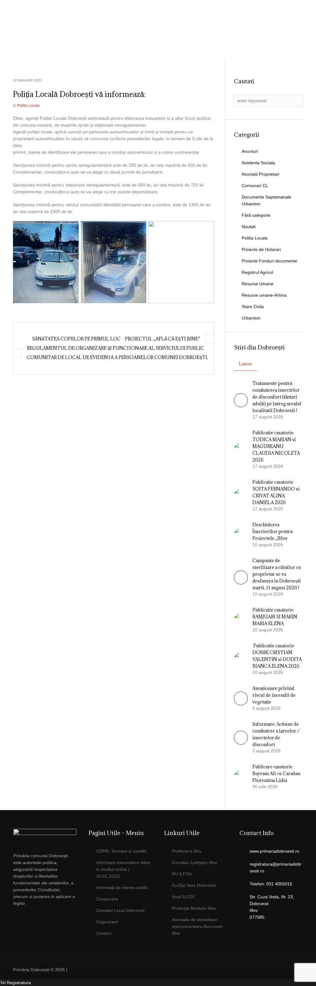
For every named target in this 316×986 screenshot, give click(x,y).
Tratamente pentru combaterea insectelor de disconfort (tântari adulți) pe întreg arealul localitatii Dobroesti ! (276, 396)
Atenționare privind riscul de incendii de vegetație (274, 695)
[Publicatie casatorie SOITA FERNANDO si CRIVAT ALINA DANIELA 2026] (241, 495)
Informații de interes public (122, 887)
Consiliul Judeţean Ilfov (194, 862)
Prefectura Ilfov (187, 851)
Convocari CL (255, 185)
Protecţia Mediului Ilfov (194, 908)
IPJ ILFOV (182, 873)
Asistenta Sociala (258, 162)
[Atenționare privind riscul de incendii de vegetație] (241, 703)
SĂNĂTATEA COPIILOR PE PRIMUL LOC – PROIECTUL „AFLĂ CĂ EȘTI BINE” (116, 339)
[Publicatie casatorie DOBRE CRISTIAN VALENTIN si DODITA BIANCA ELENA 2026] (241, 658)
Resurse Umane (257, 283)
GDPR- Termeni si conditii (121, 851)
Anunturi (250, 151)
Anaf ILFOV (183, 896)
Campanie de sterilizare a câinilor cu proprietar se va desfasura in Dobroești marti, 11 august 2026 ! (276, 574)
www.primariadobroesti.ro (274, 851)
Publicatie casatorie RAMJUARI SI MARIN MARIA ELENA (274, 616)
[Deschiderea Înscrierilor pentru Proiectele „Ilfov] (241, 534)
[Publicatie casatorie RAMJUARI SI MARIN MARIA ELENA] (241, 619)
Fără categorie (256, 215)
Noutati (249, 226)
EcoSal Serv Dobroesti (194, 885)
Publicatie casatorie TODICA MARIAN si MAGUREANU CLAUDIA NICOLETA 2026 (276, 446)
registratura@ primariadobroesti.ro (267, 59)
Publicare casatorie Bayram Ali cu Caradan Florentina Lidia (276, 773)
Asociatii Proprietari (260, 174)
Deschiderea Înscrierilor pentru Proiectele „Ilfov (272, 531)
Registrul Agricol (257, 272)
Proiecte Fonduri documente (269, 260)
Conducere (107, 898)
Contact (103, 933)
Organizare (107, 921)
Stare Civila (253, 306)
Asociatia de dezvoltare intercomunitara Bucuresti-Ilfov (197, 926)
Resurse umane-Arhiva (264, 295)
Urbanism (251, 317)
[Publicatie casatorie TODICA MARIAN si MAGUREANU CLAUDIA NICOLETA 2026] (241, 449)
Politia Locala (255, 238)
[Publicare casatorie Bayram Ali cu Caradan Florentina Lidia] (241, 776)
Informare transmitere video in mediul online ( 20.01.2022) (123, 869)
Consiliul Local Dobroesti (120, 910)
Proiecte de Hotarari (261, 249)
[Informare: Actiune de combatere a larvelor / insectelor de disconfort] (241, 743)
